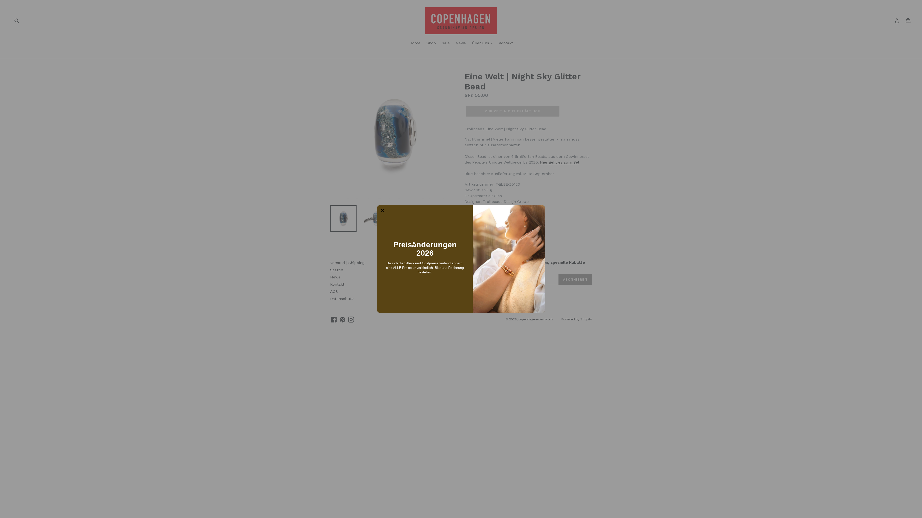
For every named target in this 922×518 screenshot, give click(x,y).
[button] (382, 210)
